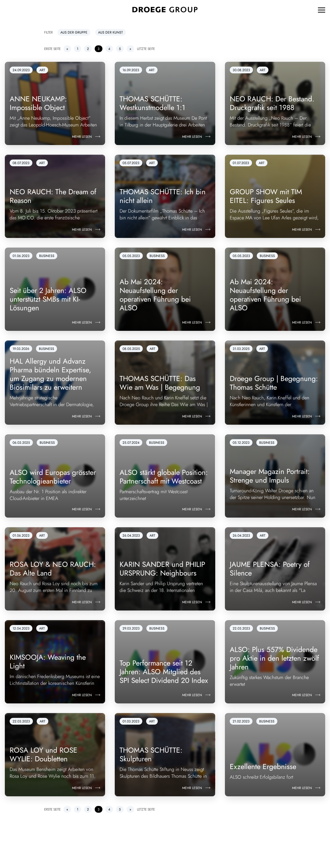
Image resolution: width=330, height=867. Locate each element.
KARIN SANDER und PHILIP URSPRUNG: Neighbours (162, 568)
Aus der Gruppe (73, 32)
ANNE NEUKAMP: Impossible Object (38, 103)
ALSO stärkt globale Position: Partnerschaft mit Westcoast (164, 476)
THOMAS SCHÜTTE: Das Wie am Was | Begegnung (160, 382)
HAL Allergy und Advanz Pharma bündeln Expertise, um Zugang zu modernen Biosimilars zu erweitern (50, 374)
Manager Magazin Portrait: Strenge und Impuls (270, 475)
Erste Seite (52, 48)
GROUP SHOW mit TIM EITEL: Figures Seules (266, 196)
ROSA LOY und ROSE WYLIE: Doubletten (43, 754)
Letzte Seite (146, 48)
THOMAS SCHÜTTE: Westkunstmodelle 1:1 (152, 103)
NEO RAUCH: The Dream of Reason (53, 196)
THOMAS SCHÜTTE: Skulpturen (151, 754)
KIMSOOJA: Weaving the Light (48, 661)
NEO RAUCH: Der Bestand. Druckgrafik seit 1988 (272, 103)
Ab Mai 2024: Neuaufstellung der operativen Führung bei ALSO (155, 295)
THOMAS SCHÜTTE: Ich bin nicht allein (163, 196)
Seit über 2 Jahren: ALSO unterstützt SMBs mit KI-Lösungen (48, 299)
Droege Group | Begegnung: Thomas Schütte (274, 382)
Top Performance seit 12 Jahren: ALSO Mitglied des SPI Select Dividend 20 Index (164, 672)
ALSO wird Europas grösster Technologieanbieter (53, 476)
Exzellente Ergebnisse (263, 766)
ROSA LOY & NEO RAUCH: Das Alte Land (53, 568)
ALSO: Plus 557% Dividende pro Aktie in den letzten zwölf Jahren (274, 658)
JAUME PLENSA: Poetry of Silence (270, 568)
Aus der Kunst (110, 32)
